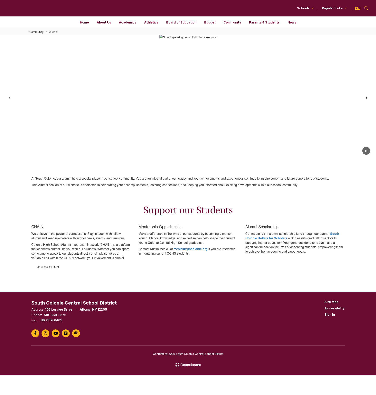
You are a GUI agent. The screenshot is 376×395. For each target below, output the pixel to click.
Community (36, 32)
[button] (305, 8)
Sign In (329, 314)
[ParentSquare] (188, 365)
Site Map (331, 302)
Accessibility (334, 308)
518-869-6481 (50, 320)
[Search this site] (366, 8)
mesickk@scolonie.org (191, 249)
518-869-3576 (55, 315)
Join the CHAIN (48, 267)
